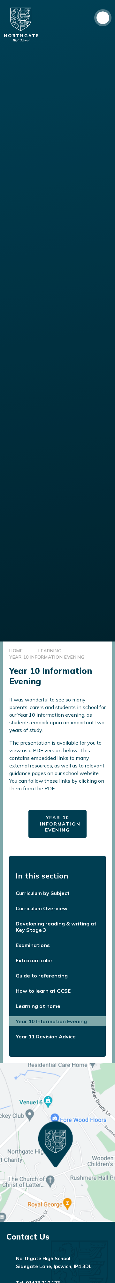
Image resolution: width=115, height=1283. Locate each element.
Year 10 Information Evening (47, 657)
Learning (50, 651)
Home (16, 651)
